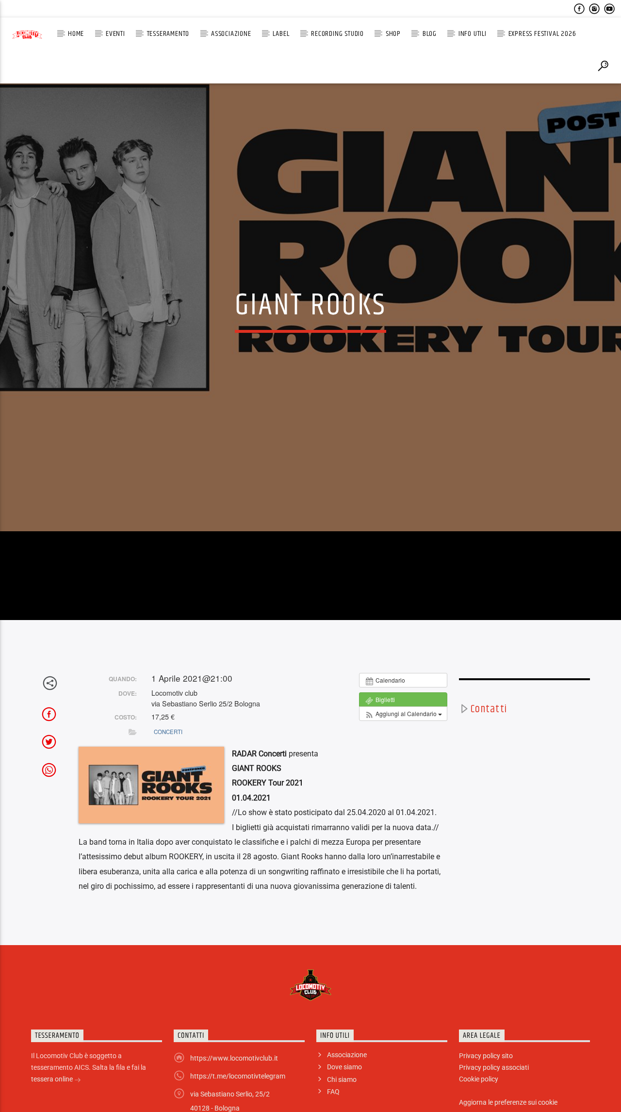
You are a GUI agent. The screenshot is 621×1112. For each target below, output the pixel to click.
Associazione (231, 34)
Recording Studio (337, 34)
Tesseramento (168, 34)
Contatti (489, 754)
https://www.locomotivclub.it (234, 1104)
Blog (430, 34)
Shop (393, 34)
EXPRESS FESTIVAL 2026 (542, 34)
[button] (403, 759)
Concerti (168, 777)
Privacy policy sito (486, 1101)
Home (76, 34)
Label (281, 34)
